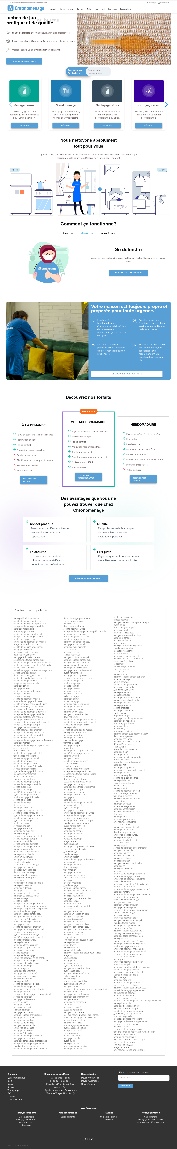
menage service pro (123, 837)
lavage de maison (121, 669)
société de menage (22, 802)
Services (80, 9)
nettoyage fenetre (122, 891)
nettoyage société (21, 924)
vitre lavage (119, 814)
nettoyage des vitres (72, 864)
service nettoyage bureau (25, 672)
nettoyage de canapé (73, 789)
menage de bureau (122, 780)
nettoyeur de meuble (123, 850)
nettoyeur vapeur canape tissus (27, 916)
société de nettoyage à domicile (28, 792)
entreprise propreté (72, 1030)
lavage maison (69, 649)
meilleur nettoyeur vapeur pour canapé (81, 1014)
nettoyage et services (23, 807)
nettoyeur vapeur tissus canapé (128, 930)
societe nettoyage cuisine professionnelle (32, 662)
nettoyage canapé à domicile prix (28, 989)
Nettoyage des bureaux (26, 1119)
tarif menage (69, 1004)
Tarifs (89, 9)
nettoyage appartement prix (76, 996)
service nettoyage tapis (124, 617)
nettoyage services (21, 688)
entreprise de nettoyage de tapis (128, 954)
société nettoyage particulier (127, 969)
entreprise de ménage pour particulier (31, 745)
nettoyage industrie (122, 853)
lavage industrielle (122, 842)
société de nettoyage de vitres (77, 753)
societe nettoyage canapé (25, 838)
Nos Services (88, 1108)
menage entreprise (22, 833)
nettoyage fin (119, 865)
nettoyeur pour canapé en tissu (77, 929)
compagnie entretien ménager (127, 933)
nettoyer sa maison (122, 902)
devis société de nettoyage (75, 779)
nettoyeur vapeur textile (24, 1025)
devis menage (120, 977)
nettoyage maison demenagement (129, 943)
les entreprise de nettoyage (26, 864)
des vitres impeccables (124, 832)
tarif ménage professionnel (25, 755)
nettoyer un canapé (72, 1007)
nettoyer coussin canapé (125, 1036)
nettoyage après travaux (74, 794)
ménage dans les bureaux (25, 939)
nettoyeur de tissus (72, 623)
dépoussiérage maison (124, 744)
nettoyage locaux (71, 900)
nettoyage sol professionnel (26, 895)
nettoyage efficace (122, 726)
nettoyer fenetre (70, 999)
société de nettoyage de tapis (26, 983)
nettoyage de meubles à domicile (28, 735)
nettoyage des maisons (23, 867)
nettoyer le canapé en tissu (75, 932)
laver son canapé (71, 1033)
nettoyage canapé (71, 745)
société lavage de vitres (124, 666)
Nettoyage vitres (26, 1122)
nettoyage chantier (21, 1004)
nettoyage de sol (71, 836)
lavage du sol (69, 1040)
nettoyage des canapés (73, 875)
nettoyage (67, 880)
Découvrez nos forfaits (127, 374)
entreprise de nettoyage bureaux (28, 903)
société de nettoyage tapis (25, 986)
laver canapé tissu (71, 970)
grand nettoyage (70, 885)
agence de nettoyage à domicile (28, 771)
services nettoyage (21, 825)
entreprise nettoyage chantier (127, 982)
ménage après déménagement (128, 645)
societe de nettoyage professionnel (79, 722)
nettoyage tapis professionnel (76, 994)
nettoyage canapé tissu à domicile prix (131, 884)
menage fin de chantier (24, 854)
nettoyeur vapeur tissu (23, 1020)
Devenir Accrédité (90, 1080)
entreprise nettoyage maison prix (129, 948)
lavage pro (68, 908)
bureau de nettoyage (73, 838)
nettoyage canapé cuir (73, 893)
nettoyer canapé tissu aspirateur (128, 658)
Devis (10, 1084)
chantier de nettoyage (73, 740)
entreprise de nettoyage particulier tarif (132, 889)
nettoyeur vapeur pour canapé (77, 890)
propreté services (21, 750)
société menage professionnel (77, 768)
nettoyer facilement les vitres (127, 811)
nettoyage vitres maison (124, 808)
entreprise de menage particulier (28, 732)
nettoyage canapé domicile (25, 950)
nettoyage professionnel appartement (131, 1021)
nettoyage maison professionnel (28, 719)
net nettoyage (69, 978)
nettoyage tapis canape (74, 784)
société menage (20, 900)
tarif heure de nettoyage (125, 1042)
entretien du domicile (23, 856)
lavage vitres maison (72, 672)
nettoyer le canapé (122, 637)
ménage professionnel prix (75, 665)
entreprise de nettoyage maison (28, 636)
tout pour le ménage (123, 796)
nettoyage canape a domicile (127, 656)
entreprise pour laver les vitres (77, 678)
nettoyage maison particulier (26, 727)
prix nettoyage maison (23, 631)
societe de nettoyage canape (26, 781)
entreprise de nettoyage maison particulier (33, 994)
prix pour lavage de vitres (125, 793)
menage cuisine (121, 674)
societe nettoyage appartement (27, 729)
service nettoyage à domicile (26, 797)
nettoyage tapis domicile (74, 647)
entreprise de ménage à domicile (28, 626)
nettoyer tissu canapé (73, 919)
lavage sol (67, 955)
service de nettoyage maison (76, 724)
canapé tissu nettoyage (124, 783)
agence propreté (21, 748)
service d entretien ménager (126, 899)
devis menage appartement (26, 851)
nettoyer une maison (72, 693)
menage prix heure (122, 705)
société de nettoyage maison (26, 698)
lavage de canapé (121, 1047)
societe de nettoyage (23, 965)
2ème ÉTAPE (87, 233)
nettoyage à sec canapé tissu (127, 1005)
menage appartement (73, 895)
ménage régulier (121, 845)
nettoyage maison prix (23, 628)
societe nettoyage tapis (73, 639)
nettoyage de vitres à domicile (77, 906)
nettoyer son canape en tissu (127, 741)
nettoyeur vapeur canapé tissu (27, 913)
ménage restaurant (122, 692)
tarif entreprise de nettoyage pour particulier (134, 1031)
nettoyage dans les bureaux (76, 704)
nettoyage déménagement (126, 907)
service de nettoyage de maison (78, 729)
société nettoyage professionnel (28, 937)
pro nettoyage (69, 748)
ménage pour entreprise (24, 869)
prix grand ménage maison (75, 1046)
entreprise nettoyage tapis (125, 917)
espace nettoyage (122, 619)
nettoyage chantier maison (25, 652)
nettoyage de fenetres (124, 829)
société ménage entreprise (25, 737)
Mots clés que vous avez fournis (77, 877)
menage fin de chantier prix (126, 700)
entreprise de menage (23, 1022)
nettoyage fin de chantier (24, 890)
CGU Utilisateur (15, 1099)
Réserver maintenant (88, 578)
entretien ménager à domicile (127, 998)
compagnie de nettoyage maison (78, 939)
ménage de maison (72, 942)
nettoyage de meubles (73, 1048)
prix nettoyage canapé (124, 627)
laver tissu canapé (122, 964)
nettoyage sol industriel (74, 644)
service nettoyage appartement (27, 634)
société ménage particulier (25, 818)
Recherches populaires (31, 610)
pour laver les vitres (72, 1035)
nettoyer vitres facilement (125, 840)
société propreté (121, 707)
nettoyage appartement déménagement (132, 967)
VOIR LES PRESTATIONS (24, 61)
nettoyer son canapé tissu (125, 855)
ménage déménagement (24, 773)
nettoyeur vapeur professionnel (27, 1014)
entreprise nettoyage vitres (25, 932)
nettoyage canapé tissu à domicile (78, 846)
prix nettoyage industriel (125, 821)
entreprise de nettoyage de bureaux (30, 906)
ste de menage (20, 805)
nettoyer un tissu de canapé (76, 657)
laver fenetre (19, 880)
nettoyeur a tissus (121, 1026)
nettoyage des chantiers (24, 1012)
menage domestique (23, 885)
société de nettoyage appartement (129, 990)
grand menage (70, 851)
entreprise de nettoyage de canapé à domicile (84, 631)
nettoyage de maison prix (75, 667)
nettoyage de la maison (24, 1038)
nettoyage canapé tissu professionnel (30, 1040)
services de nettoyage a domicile (28, 706)
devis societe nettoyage (24, 872)
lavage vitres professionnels (26, 683)
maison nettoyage (71, 696)
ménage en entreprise (23, 849)
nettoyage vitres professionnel (127, 925)
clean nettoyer (120, 801)
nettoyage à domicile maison (26, 657)
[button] (166, 104)
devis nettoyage (70, 716)
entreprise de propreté (124, 886)
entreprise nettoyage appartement (29, 1043)
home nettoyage (121, 728)
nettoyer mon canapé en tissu (127, 635)
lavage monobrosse (122, 824)
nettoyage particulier (123, 915)
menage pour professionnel (126, 827)
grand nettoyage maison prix (26, 1046)
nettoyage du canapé (73, 830)
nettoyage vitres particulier (126, 904)
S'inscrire (125, 1086)
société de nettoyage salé (25, 761)
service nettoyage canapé (25, 639)
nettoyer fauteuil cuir (73, 991)
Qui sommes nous (66, 9)
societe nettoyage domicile (25, 680)
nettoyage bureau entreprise (127, 697)
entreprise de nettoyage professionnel (31, 722)
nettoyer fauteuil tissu (73, 711)
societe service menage (24, 667)
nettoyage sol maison (73, 810)
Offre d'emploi (88, 1084)
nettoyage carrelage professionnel (129, 770)
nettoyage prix (120, 816)
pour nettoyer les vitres (74, 1020)
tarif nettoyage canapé (73, 621)
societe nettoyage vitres (74, 680)
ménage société (20, 981)
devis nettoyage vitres (123, 736)
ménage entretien (122, 788)
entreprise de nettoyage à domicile (29, 711)
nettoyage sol (69, 797)
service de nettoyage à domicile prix (80, 1017)
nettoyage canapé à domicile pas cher (30, 908)
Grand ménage (150, 1117)
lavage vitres (69, 937)
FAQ (103, 9)
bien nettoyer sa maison (124, 1034)
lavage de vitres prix (72, 1009)
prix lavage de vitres (123, 731)
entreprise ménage (22, 696)
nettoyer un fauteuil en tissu (76, 714)
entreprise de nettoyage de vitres (78, 812)
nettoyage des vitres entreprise (128, 757)
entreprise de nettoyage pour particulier (132, 894)
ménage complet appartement (128, 798)
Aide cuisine (109, 1119)
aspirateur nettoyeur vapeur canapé (79, 773)
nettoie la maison (121, 785)
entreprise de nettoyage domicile (28, 714)
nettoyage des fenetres (124, 702)
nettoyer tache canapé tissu (76, 973)
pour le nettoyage (122, 681)
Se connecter (164, 2)
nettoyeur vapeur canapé (74, 887)
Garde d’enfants (68, 1117)
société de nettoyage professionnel (79, 719)
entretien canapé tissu (124, 632)
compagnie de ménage (124, 928)
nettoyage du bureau (73, 706)
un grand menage (122, 715)
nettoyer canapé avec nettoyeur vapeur (131, 733)
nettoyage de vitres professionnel (28, 929)
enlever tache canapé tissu (75, 981)
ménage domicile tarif (124, 868)
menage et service (122, 938)
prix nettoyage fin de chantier (76, 636)
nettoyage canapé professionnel (128, 972)
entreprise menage (22, 693)
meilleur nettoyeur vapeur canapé (129, 1039)
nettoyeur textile (71, 986)
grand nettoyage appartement (127, 1013)
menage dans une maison (75, 732)
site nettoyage (69, 945)
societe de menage (22, 799)
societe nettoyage (21, 952)
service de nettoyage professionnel (79, 859)
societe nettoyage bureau (125, 684)
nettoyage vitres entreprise (25, 945)
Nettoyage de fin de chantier (150, 1119)
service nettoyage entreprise (127, 946)
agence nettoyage (71, 807)
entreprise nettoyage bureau (26, 846)
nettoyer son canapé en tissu (76, 968)
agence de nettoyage (23, 820)
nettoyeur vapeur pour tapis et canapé (131, 622)
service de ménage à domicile (27, 921)
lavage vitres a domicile (74, 825)
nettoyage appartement (24, 970)
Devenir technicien (90, 1077)
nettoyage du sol (71, 960)
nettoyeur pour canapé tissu (76, 926)
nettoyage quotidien (123, 630)
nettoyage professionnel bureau (28, 709)
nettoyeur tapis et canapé (25, 976)
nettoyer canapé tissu (73, 911)
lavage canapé (69, 841)
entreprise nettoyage (23, 789)
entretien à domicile (22, 841)
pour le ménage (121, 653)
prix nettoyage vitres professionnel (129, 1049)
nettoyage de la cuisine (23, 1017)
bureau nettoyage (71, 701)
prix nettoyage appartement (76, 1025)
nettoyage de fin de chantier (26, 893)
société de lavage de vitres (126, 777)
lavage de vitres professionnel (77, 781)
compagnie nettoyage (123, 1044)
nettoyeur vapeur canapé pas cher (129, 676)
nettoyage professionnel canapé (78, 820)
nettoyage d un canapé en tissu (77, 898)
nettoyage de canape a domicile (28, 810)
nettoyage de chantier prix (25, 859)
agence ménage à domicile (126, 974)
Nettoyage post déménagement (150, 1122)
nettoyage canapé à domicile (26, 947)
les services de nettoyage (24, 911)
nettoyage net (120, 764)
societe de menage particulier (27, 621)
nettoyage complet (72, 1038)
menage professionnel (124, 650)
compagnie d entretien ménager (128, 941)
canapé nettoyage (71, 654)
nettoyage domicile (22, 991)
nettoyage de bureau (73, 833)
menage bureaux (21, 942)
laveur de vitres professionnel (127, 762)
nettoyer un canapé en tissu (76, 913)
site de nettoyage (71, 776)
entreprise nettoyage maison (127, 876)
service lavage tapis (72, 683)
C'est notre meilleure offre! (86, 476)
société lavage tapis (22, 786)
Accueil (53, 9)
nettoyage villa (69, 799)
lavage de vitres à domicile (25, 644)
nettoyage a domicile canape (26, 963)
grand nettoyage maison (124, 922)
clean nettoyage (70, 763)
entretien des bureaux (124, 995)
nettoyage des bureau (73, 709)
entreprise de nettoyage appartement (131, 910)
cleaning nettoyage (72, 766)
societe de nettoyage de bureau (128, 1011)
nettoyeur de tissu (71, 652)
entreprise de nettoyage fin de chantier (31, 960)
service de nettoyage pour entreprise (130, 847)
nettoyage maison (71, 688)
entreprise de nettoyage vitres (77, 815)
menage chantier (71, 685)
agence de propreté (72, 965)
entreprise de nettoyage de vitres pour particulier (86, 989)
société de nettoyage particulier (28, 1035)
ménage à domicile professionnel (129, 1018)
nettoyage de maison (23, 1030)
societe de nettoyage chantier (27, 926)
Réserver (24, 125)
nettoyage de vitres (72, 872)
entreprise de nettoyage (24, 955)
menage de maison (72, 947)
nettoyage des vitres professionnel (79, 786)
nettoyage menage (21, 742)
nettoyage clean (121, 751)
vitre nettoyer (69, 869)
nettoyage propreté (122, 979)
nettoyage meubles (122, 772)
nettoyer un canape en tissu (76, 924)
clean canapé (120, 746)
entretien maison (71, 856)
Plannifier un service (128, 272)
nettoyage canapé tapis (124, 767)
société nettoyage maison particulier (30, 704)
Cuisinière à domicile (109, 1117)
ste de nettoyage (21, 968)
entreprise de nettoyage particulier (130, 873)
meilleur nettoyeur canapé (126, 1008)
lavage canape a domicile (75, 849)
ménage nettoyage (122, 860)
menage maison (70, 727)
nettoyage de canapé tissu (75, 675)
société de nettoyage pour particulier (30, 1048)
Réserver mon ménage (140, 479)
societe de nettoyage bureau (127, 790)
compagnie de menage (124, 912)
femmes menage (71, 742)
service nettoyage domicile (25, 843)
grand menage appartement (76, 823)
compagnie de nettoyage (24, 779)
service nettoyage (21, 823)
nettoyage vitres (70, 862)
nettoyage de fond (122, 754)
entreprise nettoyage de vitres (77, 818)
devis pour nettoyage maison (26, 675)
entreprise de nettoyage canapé (128, 1029)
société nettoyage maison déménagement (32, 670)
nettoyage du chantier (23, 1007)
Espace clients (125, 9)
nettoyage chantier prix (124, 710)
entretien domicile (21, 862)
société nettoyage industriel (26, 758)
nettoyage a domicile (23, 887)
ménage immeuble (122, 1003)
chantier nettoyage (21, 1009)
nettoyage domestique (73, 735)
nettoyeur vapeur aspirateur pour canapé (82, 952)
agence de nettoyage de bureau (28, 815)
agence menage (20, 1002)
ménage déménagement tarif (26, 618)
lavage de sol (119, 624)
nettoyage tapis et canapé (25, 973)
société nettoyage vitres (74, 628)
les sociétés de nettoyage (125, 992)
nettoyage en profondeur (74, 1002)
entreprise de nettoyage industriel (129, 878)
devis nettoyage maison (24, 654)
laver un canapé (70, 843)
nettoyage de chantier (73, 737)
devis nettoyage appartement (76, 618)
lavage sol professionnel (124, 956)
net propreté (119, 959)
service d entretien (122, 881)
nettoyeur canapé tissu (73, 916)
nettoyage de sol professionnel (77, 670)
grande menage (70, 854)
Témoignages (14, 1090)
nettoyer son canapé (72, 1022)
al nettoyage (119, 663)
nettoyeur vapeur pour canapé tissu (130, 987)
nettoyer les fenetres (123, 640)
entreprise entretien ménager (127, 1024)
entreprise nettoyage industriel (27, 836)
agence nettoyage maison (25, 794)
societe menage (20, 898)
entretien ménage (122, 679)
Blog (96, 9)
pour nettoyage (70, 957)
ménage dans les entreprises (26, 875)
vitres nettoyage (70, 867)
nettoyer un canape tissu (74, 934)
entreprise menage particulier (77, 771)
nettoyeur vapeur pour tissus (76, 662)
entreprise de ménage (23, 1027)
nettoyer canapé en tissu (74, 921)
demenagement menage (24, 776)
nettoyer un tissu (71, 755)
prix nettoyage (120, 643)
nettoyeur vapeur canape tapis (77, 659)
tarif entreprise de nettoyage (127, 985)
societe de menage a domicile (27, 784)
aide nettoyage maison (124, 1016)
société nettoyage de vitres (75, 761)
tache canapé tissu (71, 976)
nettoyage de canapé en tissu (76, 634)
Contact (11, 1096)
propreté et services (123, 759)
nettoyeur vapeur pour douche (128, 863)
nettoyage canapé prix (124, 687)
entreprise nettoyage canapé (26, 724)
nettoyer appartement (23, 978)
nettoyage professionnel (24, 999)
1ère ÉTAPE (68, 233)
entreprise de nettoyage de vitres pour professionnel (138, 1000)
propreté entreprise (123, 775)
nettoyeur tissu (120, 871)
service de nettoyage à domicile (28, 766)
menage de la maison (73, 950)
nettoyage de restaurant (124, 720)
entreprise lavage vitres (124, 806)
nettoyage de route (122, 803)
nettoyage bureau (71, 698)
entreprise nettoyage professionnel (130, 951)
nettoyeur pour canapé (73, 1012)
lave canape (119, 671)
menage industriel (71, 1043)
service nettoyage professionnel (28, 691)
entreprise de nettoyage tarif (127, 897)
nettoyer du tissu (71, 758)
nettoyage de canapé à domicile (78, 750)
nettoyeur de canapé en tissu (76, 641)
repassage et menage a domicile (28, 882)
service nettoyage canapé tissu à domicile (32, 665)
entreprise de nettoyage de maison (29, 641)
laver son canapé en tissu (74, 1027)
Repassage (26, 1125)
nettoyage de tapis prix (23, 830)
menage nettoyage (122, 694)
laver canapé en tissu (123, 661)
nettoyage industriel (72, 805)
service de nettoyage (22, 996)
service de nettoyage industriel (27, 753)
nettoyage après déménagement (128, 935)
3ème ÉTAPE (108, 233)
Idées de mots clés (72, 882)
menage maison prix (72, 828)
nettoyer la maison (71, 691)
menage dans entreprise (24, 877)
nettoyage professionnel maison (28, 716)
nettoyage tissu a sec (123, 738)
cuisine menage (121, 713)
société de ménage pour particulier (29, 623)
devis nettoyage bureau (74, 626)
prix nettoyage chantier (124, 723)
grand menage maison (124, 689)
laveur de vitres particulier (125, 749)
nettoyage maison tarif (23, 649)
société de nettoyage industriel (77, 802)
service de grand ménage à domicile (30, 678)
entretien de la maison (73, 903)
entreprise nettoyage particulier (128, 961)
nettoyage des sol (71, 963)
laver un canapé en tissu (74, 983)
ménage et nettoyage (123, 858)
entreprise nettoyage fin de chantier (29, 957)
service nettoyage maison (25, 768)
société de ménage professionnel (28, 647)
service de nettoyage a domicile (28, 701)
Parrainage (152, 2)
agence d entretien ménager (26, 934)
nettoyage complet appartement (128, 718)
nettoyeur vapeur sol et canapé (128, 920)
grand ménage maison (124, 648)
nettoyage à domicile (23, 1033)
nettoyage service (21, 685)
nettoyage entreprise (23, 828)
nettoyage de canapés (73, 792)
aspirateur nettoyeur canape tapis (28, 659)
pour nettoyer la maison (124, 819)
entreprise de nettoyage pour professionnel (33, 740)
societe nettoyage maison (25, 763)
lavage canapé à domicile (25, 919)
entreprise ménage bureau (126, 834)
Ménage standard (26, 1117)
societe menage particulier (25, 812)
